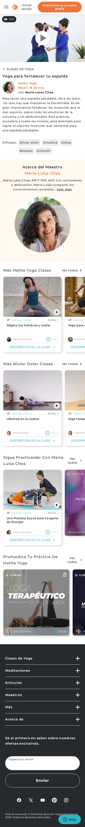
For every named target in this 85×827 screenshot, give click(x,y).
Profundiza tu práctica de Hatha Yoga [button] (30, 560)
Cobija (66, 142)
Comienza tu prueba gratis (60, 7)
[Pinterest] (54, 800)
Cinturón (44, 151)
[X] (30, 800)
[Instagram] (66, 800)
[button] (57, 312)
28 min (39, 88)
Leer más (64, 189)
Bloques (26, 151)
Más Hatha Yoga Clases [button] (27, 270)
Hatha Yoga (27, 83)
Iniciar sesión (27, 7)
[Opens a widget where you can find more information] (69, 820)
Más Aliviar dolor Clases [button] (28, 364)
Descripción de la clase (29, 347)
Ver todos (70, 270)
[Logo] (15, 7)
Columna (50, 142)
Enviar (42, 780)
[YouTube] (42, 800)
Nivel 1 (23, 88)
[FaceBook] (19, 800)
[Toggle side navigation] (6, 7)
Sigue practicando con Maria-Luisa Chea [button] (34, 460)
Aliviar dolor (29, 142)
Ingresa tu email (21, 759)
